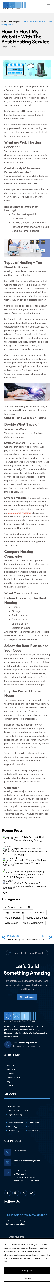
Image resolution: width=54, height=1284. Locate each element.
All (29, 907)
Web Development (14, 22)
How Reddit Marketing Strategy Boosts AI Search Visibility (30, 861)
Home (3, 22)
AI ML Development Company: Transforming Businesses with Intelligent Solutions (29, 874)
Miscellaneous (36, 912)
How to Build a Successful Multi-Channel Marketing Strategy (30, 839)
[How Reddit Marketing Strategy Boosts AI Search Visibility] (8, 864)
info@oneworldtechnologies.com (27, 1161)
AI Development (13, 907)
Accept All (27, 1270)
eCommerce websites (19, 513)
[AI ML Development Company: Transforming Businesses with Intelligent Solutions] (10, 876)
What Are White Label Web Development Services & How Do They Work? (30, 851)
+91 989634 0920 (21, 1151)
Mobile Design (13, 917)
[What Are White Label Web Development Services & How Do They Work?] (10, 854)
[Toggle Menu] (49, 5)
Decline (27, 1278)
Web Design (11, 922)
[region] (27, 1261)
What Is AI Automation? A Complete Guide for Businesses (30, 884)
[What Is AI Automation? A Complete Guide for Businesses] (9, 887)
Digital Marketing (14, 912)
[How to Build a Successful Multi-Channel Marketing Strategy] (8, 843)
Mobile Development (37, 917)
